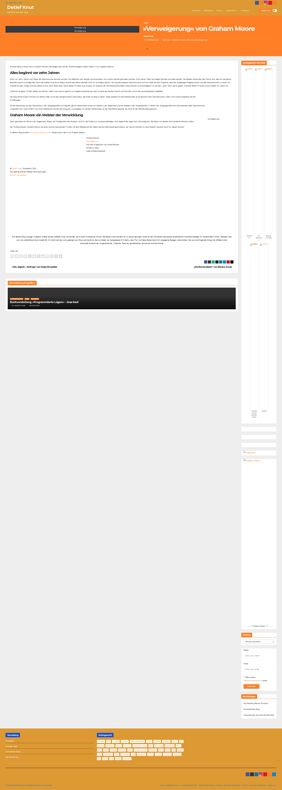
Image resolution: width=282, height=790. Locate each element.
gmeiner (101, 746)
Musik (167, 750)
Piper (117, 754)
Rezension (125, 754)
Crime (146, 23)
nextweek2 (34, 299)
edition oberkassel (137, 741)
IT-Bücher (245, 10)
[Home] (187, 10)
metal (130, 750)
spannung (177, 754)
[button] (256, 10)
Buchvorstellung (17, 299)
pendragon (108, 754)
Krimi (99, 750)
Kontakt (219, 785)
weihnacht (127, 759)
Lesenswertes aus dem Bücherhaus (259, 715)
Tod (111, 759)
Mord (161, 750)
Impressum (231, 10)
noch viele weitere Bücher (41, 132)
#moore (190, 40)
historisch (127, 746)
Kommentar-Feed (13, 752)
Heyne (118, 746)
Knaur (178, 746)
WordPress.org (12, 757)
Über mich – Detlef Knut (257, 785)
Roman (150, 754)
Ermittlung (166, 741)
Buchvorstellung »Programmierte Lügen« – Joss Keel (44, 302)
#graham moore (179, 40)
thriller (105, 759)
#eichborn (167, 40)
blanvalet (101, 741)
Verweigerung (92, 141)
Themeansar (47, 785)
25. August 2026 (18, 305)
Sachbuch (167, 754)
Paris (99, 754)
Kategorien (208, 10)
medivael (122, 750)
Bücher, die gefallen (18, 175)
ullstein (118, 759)
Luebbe (113, 750)
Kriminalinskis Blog (252, 709)
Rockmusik (141, 754)
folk (181, 741)
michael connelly (141, 750)
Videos (219, 10)
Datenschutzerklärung (253, 680)
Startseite (196, 10)
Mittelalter (152, 750)
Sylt (99, 759)
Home (162, 785)
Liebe (106, 750)
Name (246, 650)
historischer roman (140, 746)
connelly (116, 741)
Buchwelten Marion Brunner (256, 703)
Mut (173, 750)
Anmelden (10, 741)
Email (246, 663)
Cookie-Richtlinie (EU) (189, 785)
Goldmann (110, 746)
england (157, 741)
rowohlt (158, 754)
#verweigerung (201, 40)
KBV (150, 746)
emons (149, 741)
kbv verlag (159, 746)
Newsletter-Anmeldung (232, 785)
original (180, 750)
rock (133, 754)
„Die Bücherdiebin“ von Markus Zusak (213, 267)
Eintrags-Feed (11, 746)
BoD (108, 741)
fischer (174, 741)
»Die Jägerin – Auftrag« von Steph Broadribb (34, 267)
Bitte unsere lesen (255, 679)
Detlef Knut (20, 7)
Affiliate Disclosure (172, 785)
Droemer (125, 741)
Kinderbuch (169, 746)
